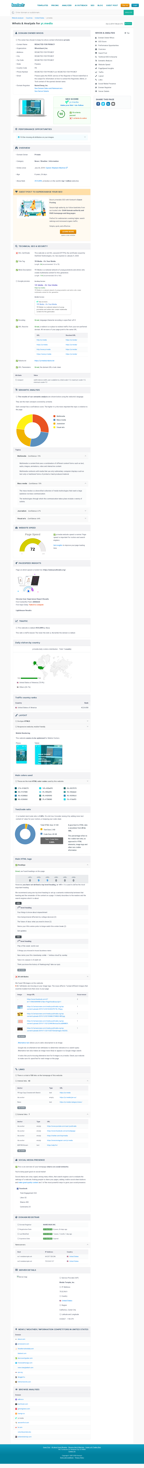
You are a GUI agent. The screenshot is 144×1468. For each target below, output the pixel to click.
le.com (20, 1427)
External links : (22, 1114)
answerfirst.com (23, 1422)
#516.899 (38, 181)
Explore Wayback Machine (56, 168)
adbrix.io (21, 1399)
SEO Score (102, 42)
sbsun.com (21, 1339)
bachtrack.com (23, 1404)
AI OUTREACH (81, 5)
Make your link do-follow (72, 105)
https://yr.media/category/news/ (71, 1102)
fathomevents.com (24, 1382)
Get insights (58, 545)
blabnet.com (22, 1353)
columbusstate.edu (24, 1432)
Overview (102, 49)
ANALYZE (128, 12)
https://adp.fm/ (52, 1145)
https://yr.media (42, 345)
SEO (92, 5)
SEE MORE (21, 970)
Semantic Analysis (105, 61)
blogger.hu (21, 1377)
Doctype (22, 721)
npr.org (20, 1372)
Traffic (101, 72)
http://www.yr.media (43, 349)
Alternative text (23, 1043)
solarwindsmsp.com (25, 1437)
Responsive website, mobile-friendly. (30, 727)
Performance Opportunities (108, 45)
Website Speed (104, 65)
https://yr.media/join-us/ (68, 1097)
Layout (101, 76)
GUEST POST (112, 5)
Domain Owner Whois (106, 38)
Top (128, 33)
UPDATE (128, 23)
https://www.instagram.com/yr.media (60, 1140)
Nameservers (20, 1245)
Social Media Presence (107, 84)
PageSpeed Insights (106, 68)
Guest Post (102, 53)
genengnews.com (24, 1409)
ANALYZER (66, 5)
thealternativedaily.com (26, 1349)
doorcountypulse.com (25, 1358)
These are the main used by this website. (39, 781)
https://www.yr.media (44, 354)
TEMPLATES (42, 5)
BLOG (100, 5)
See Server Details (42, 91)
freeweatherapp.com (25, 1363)
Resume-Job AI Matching (76, 1447)
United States (74, 1256)
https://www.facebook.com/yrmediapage (61, 1131)
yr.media (74, 102)
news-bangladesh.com (25, 1367)
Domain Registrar (104, 87)
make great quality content (28, 1182)
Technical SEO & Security (107, 57)
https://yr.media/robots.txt (44, 361)
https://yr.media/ (71, 340)
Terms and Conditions (67, 1457)
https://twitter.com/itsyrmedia (57, 1136)
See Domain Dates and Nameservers (48, 88)
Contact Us (72, 1451)
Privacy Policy (79, 1457)
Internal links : (22, 1081)
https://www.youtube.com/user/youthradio (61, 1126)
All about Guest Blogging (59, 1447)
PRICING (55, 5)
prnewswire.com (23, 1344)
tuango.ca (21, 1413)
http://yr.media (42, 340)
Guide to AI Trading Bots (93, 1447)
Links (100, 80)
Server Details (103, 91)
